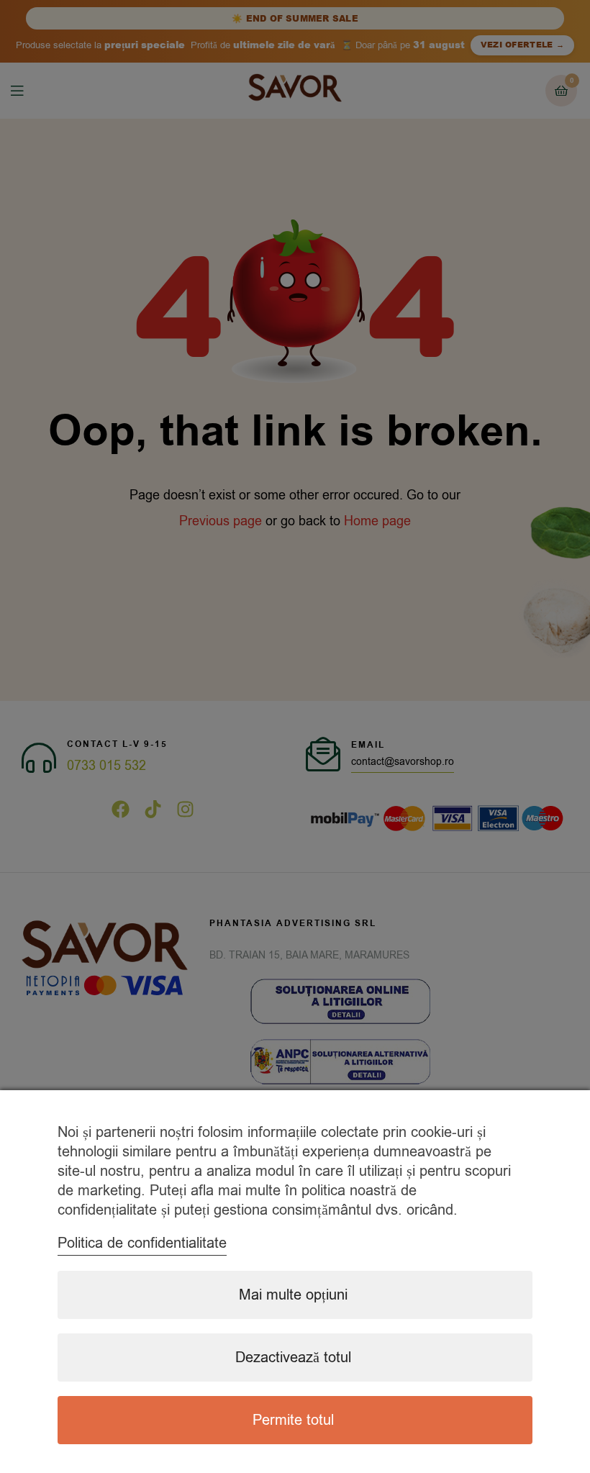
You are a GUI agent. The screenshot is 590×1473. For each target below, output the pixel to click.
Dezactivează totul (293, 1357)
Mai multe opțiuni (293, 1295)
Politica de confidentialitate (142, 1243)
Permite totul (293, 1420)
